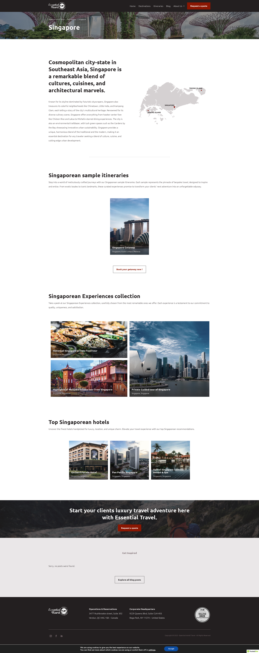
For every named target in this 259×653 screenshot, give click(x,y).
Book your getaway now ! (129, 269)
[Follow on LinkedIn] (61, 636)
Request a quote (198, 5)
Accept (171, 648)
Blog (168, 6)
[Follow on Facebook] (56, 636)
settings (152, 650)
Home (133, 6)
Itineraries (158, 6)
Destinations (145, 6)
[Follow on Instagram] (51, 636)
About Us (177, 6)
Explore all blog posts (129, 579)
